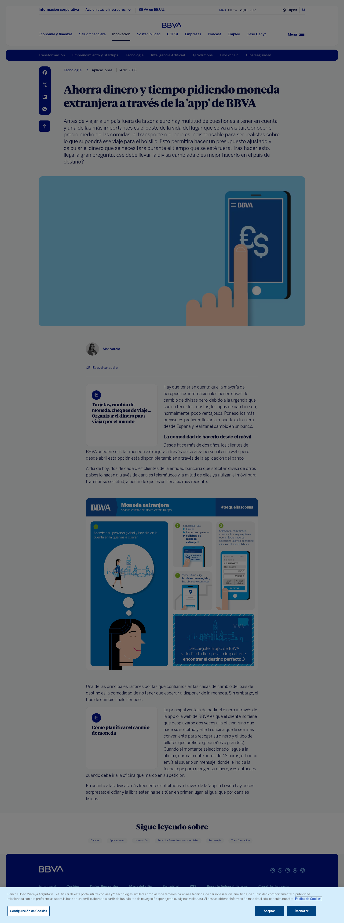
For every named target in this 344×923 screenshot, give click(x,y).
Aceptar (269, 911)
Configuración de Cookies (28, 911)
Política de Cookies (308, 899)
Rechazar (301, 911)
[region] (172, 905)
